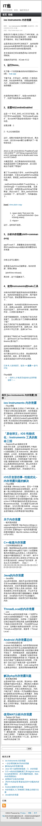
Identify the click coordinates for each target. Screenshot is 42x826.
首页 (4, 14)
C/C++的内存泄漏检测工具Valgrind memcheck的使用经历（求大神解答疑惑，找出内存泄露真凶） (22, 774)
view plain (13, 205)
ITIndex (23, 813)
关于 (35, 813)
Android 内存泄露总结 (18, 639)
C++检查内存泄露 (15, 542)
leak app (12, 74)
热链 (10, 14)
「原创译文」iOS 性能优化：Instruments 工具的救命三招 (20, 437)
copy (20, 205)
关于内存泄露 (12, 519)
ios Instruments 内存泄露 (20, 402)
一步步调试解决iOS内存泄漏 (17, 763)
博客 (29, 813)
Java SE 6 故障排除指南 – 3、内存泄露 (21, 769)
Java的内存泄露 (14, 575)
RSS (4, 805)
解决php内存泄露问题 (17, 675)
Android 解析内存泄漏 (14, 787)
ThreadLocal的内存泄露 (19, 609)
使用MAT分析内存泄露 (18, 714)
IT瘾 (7, 6)
